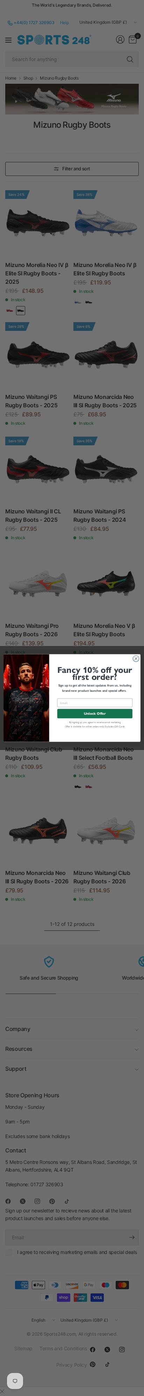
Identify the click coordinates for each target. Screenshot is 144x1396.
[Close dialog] (136, 658)
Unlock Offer (95, 713)
